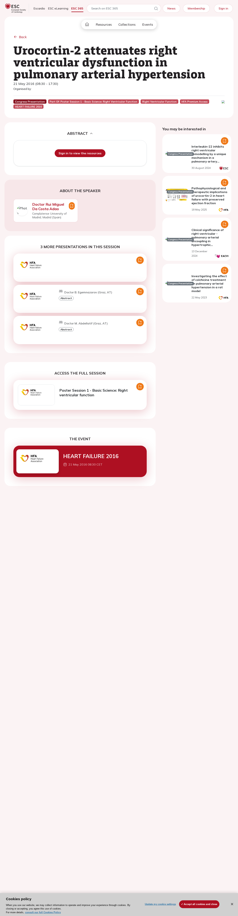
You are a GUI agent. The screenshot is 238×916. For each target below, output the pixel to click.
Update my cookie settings (160, 904)
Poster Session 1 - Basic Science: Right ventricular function (93, 392)
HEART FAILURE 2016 (91, 456)
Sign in (223, 8)
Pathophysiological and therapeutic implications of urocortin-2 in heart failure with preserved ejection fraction (209, 195)
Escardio (39, 8)
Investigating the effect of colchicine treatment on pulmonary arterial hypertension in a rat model (209, 283)
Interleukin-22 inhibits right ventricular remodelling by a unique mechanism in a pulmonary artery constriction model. (209, 156)
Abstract (66, 298)
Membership (196, 8)
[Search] (156, 9)
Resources (104, 24)
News (171, 8)
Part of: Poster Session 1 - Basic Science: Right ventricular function (93, 101)
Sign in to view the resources (80, 153)
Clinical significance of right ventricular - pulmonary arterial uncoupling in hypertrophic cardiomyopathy (207, 239)
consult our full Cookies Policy (43, 912)
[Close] (232, 904)
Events (147, 24)
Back (23, 37)
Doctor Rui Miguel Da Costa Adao (48, 206)
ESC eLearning (58, 8)
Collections (127, 24)
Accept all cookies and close (200, 904)
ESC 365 (77, 8)
